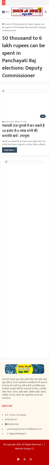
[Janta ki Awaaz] (26, 11)
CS (32, 448)
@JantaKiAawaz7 (18, 433)
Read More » (9, 150)
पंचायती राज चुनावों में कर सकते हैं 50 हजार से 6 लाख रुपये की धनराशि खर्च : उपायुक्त (23, 131)
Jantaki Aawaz (9, 122)
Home (7, 24)
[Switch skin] (45, 13)
